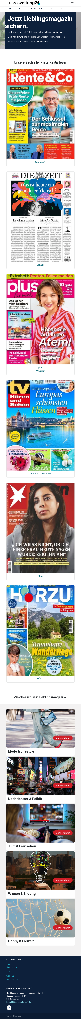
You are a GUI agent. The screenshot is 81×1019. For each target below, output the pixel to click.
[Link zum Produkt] (40, 114)
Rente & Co (40, 162)
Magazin (40, 371)
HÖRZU (40, 678)
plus (40, 367)
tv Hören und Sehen (40, 473)
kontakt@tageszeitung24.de (18, 1002)
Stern (40, 576)
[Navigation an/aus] (72, 3)
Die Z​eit (40, 264)
